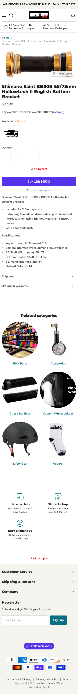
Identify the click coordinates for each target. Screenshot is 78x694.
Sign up (58, 620)
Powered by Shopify (39, 687)
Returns (66, 679)
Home (5, 37)
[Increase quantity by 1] (35, 156)
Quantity (7, 147)
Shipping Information (46, 679)
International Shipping (19, 679)
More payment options (39, 190)
